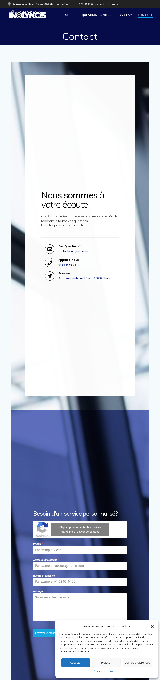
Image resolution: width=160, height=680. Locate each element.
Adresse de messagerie (46, 560)
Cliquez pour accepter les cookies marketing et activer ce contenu (80, 529)
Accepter (75, 662)
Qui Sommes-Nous (96, 15)
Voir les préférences (137, 662)
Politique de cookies (105, 671)
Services (123, 15)
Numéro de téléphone (44, 575)
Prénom (38, 544)
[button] (152, 626)
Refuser (106, 662)
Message (38, 591)
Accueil (71, 15)
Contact (145, 15)
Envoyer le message (47, 632)
